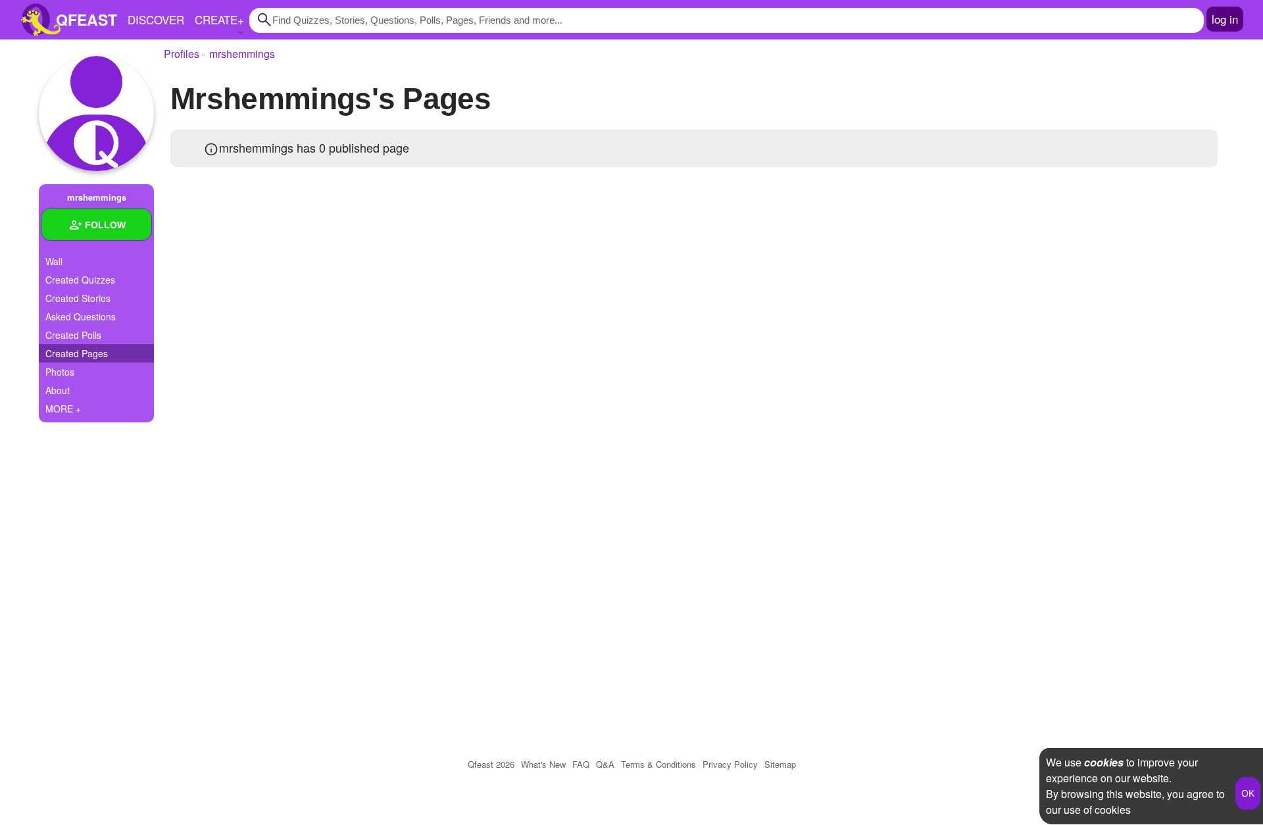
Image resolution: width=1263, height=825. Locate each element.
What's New (543, 764)
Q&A (605, 764)
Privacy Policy (730, 764)
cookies (1104, 762)
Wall (53, 261)
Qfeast (491, 764)
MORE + (63, 408)
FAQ (580, 764)
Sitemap (780, 764)
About (57, 390)
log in (1225, 19)
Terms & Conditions (658, 764)
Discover (156, 19)
